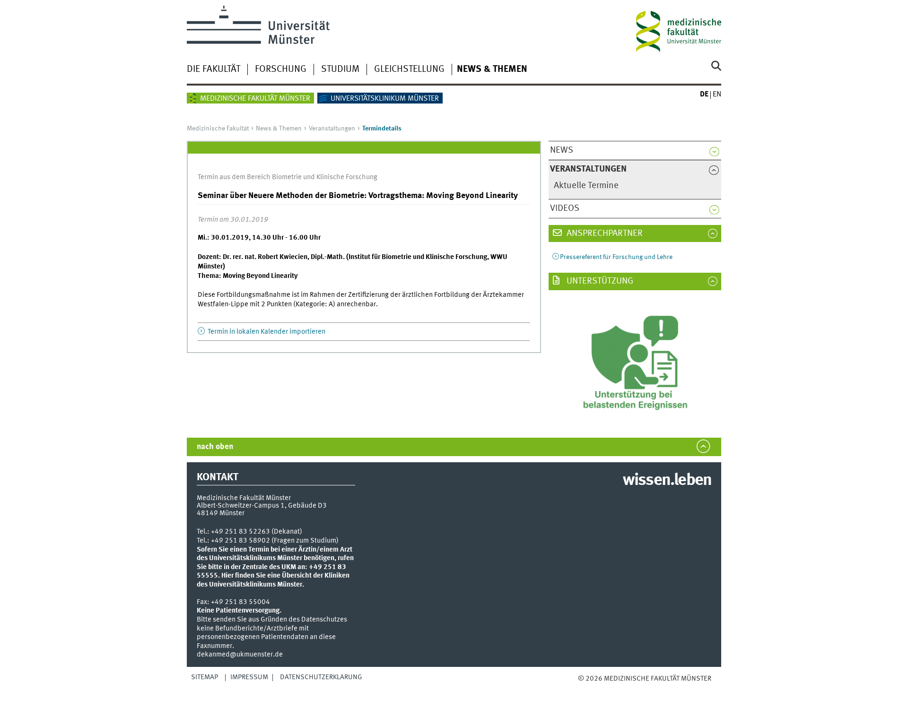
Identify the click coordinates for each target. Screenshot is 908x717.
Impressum (249, 677)
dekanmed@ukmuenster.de (240, 654)
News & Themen (492, 69)
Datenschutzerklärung (321, 677)
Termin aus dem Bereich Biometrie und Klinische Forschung (287, 177)
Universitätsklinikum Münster (385, 99)
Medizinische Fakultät (218, 128)
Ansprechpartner (604, 233)
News (561, 150)
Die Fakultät (213, 69)
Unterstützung (599, 281)
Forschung (280, 69)
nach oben (215, 447)
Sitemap (204, 677)
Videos (564, 208)
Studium (340, 69)
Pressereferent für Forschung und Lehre (616, 257)
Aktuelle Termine (586, 185)
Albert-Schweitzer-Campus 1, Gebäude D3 (262, 506)
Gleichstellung (409, 69)
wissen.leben (667, 480)
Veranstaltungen (332, 128)
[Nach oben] (587, 688)
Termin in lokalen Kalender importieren (265, 332)
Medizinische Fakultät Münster (255, 99)
